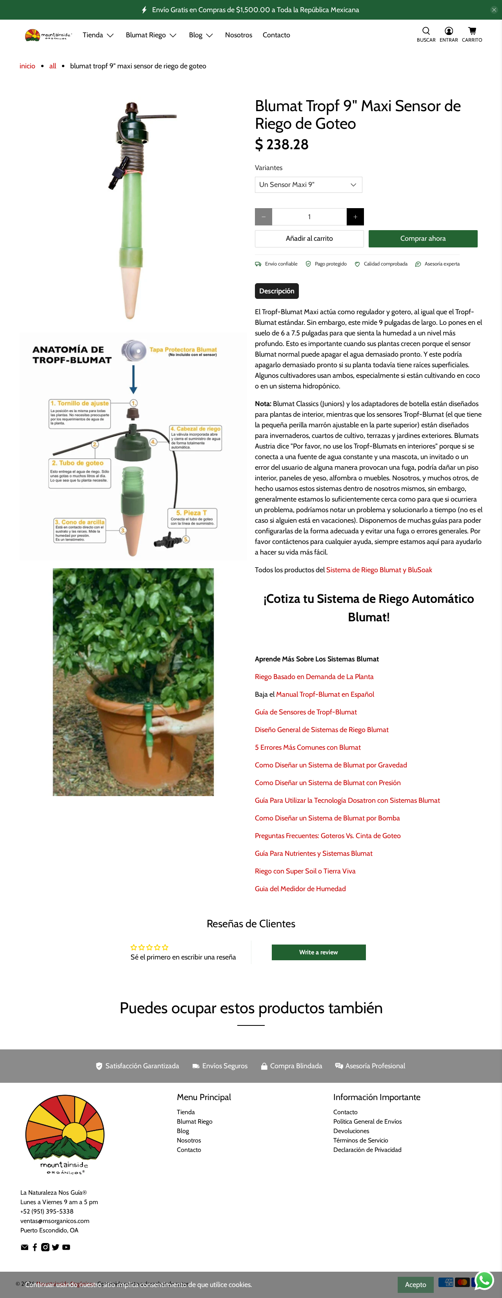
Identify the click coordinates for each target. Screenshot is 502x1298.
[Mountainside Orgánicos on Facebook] (35, 1249)
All (52, 66)
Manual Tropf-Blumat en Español (325, 694)
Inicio (27, 66)
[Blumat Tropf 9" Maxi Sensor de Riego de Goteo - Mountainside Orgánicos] (133, 211)
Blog (183, 1131)
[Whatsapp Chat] (484, 1280)
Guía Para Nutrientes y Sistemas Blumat (314, 853)
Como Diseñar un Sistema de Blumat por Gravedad (331, 765)
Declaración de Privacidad (367, 1149)
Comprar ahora (423, 238)
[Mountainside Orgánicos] (48, 35)
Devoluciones (351, 1131)
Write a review (318, 952)
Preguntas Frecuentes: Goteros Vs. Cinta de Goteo (328, 835)
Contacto (276, 35)
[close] (494, 10)
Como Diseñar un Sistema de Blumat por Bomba (327, 818)
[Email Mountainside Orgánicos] (24, 1249)
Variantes (268, 167)
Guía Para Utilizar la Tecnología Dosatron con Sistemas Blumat (347, 800)
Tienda (93, 35)
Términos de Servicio (360, 1140)
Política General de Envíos (367, 1121)
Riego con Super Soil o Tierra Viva (305, 871)
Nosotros (238, 35)
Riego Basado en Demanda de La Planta (314, 676)
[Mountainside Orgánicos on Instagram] (45, 1249)
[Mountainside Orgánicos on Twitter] (55, 1249)
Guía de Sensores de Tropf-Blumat (306, 712)
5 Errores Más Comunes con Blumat (308, 747)
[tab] (277, 291)
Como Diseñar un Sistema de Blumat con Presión (328, 782)
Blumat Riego (195, 1121)
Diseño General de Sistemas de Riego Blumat (322, 729)
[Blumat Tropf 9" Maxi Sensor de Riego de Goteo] (133, 446)
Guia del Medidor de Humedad (300, 888)
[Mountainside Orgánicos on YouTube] (66, 1249)
